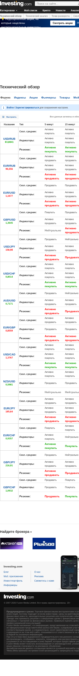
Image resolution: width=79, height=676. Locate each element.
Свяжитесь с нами (44, 580)
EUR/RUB (9, 165)
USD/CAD (9, 354)
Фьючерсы (48, 97)
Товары (64, 97)
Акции (33, 97)
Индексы (20, 97)
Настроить (11, 117)
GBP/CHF (9, 487)
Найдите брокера (14, 532)
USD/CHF (9, 273)
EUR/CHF (9, 435)
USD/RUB (9, 138)
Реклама (39, 576)
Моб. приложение (13, 576)
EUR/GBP (9, 327)
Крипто (46, 10)
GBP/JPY (9, 462)
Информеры (10, 585)
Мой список (30, 10)
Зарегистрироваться (27, 107)
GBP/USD (9, 219)
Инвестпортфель (13, 580)
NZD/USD (9, 381)
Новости (60, 10)
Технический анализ (37, 16)
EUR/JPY (9, 408)
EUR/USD (9, 192)
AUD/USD (9, 300)
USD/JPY (9, 246)
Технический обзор (10, 16)
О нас (37, 572)
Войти (10, 107)
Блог (6, 572)
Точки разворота (61, 16)
